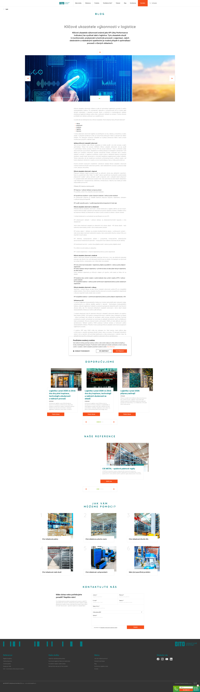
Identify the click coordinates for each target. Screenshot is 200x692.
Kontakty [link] (142, 3)
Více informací (111, 346)
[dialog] (100, 345)
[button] (81, 351)
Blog (125, 3)
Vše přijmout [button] (120, 351)
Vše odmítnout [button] (104, 351)
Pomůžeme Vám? (107, 3)
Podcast (118, 3)
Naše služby (78, 3)
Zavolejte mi (186, 690)
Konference (133, 3)
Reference (88, 3)
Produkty (96, 3)
